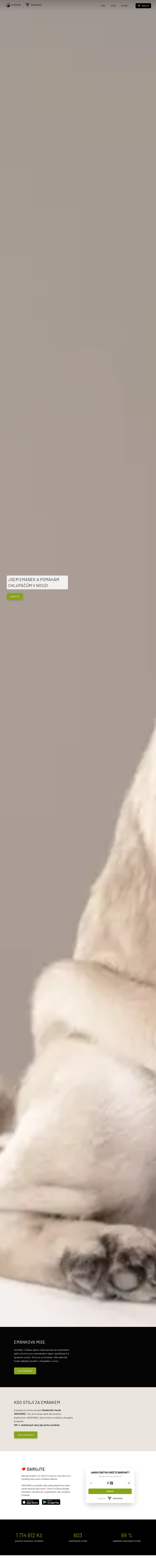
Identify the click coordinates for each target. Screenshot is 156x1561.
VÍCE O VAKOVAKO (26, 1435)
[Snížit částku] (91, 1483)
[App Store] (30, 1502)
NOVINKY (124, 6)
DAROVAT (110, 1491)
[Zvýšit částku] (129, 1483)
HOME (103, 6)
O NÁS (113, 6)
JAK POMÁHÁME (25, 1371)
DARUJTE (145, 6)
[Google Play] (51, 1502)
